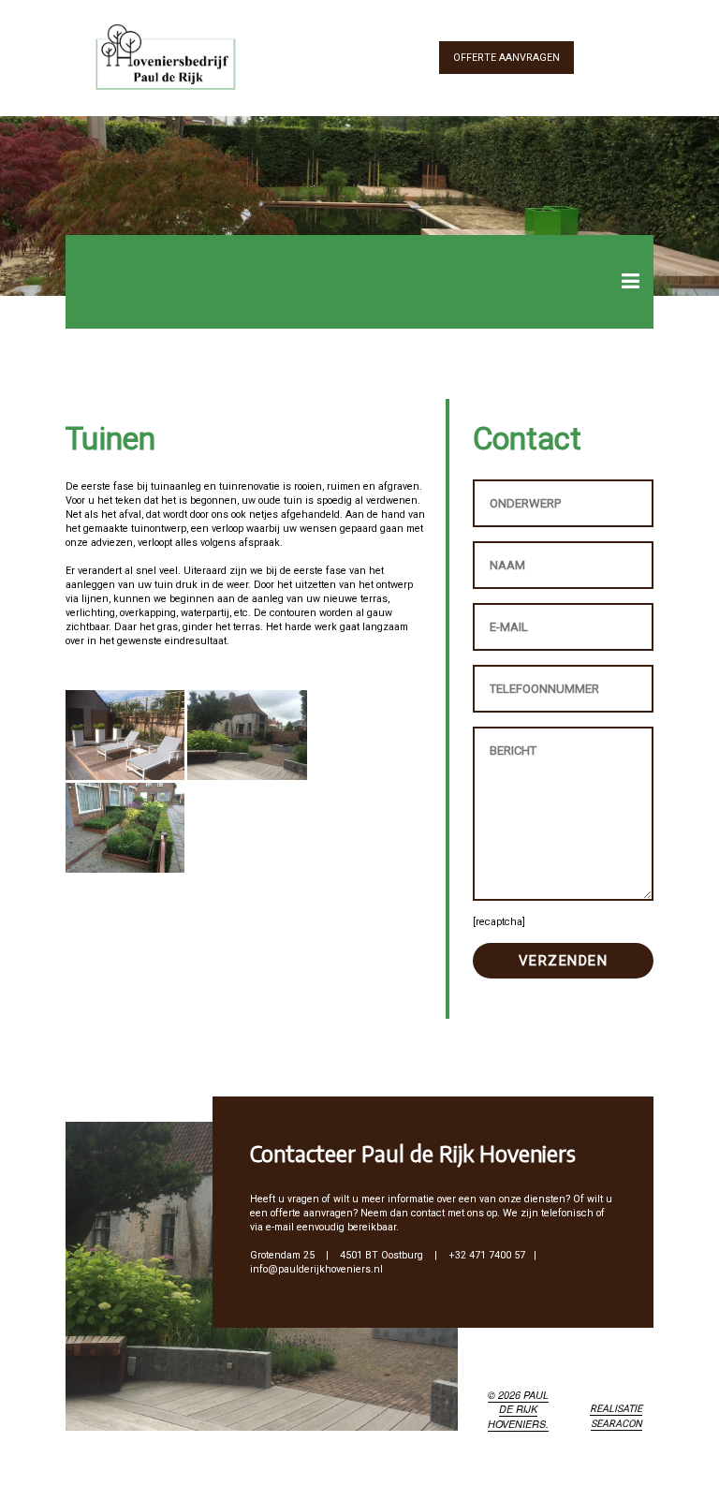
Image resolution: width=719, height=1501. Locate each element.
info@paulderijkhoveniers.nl (316, 1269)
